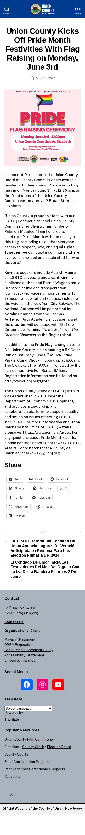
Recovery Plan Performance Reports (34, 769)
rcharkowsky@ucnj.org (40, 453)
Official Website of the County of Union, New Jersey (42, 808)
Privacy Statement (20, 639)
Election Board (59, 747)
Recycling (12, 777)
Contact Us (14, 622)
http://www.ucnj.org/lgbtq (26, 381)
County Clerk (33, 747)
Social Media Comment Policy (28, 650)
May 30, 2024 (45, 78)
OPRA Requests (17, 645)
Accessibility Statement (24, 655)
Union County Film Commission (29, 739)
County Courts (16, 754)
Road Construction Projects (27, 762)
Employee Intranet (19, 660)
